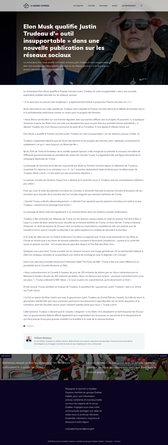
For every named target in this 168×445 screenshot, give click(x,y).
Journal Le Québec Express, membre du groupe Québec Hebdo (79, 441)
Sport (115, 6)
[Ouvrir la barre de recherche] (141, 5)
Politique (103, 6)
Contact (117, 441)
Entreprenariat (129, 6)
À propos (109, 441)
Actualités (78, 6)
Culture (91, 6)
